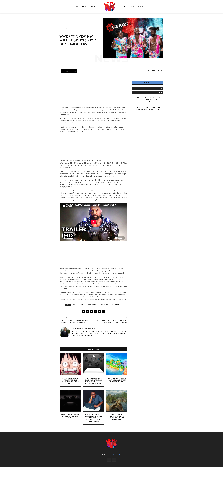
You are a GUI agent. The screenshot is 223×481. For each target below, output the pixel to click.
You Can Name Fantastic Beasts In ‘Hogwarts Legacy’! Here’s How (116, 417)
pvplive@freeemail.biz (115, 455)
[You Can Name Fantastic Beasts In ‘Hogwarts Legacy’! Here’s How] (116, 400)
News (63, 28)
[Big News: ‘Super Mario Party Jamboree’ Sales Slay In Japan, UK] (116, 364)
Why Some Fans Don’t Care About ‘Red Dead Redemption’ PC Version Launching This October (93, 418)
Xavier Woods (116, 304)
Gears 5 (82, 304)
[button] (161, 6)
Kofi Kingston (92, 304)
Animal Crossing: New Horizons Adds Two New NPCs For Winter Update (74, 321)
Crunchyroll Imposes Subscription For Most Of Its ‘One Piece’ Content (70, 381)
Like (161, 88)
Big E (74, 304)
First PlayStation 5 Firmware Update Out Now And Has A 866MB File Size (111, 321)
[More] (79, 71)
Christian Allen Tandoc (83, 329)
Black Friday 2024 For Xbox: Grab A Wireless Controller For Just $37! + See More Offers (93, 381)
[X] (67, 71)
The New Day (104, 304)
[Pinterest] (71, 71)
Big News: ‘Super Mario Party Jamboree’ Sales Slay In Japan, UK (117, 380)
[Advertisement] (93, 93)
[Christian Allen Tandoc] (65, 333)
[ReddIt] (103, 311)
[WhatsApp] (75, 71)
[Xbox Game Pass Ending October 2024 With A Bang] (70, 400)
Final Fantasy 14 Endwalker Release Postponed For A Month (147, 99)
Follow (160, 92)
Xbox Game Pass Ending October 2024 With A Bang (70, 416)
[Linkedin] (99, 311)
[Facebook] (63, 71)
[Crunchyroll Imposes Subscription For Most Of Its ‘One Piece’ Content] (70, 364)
